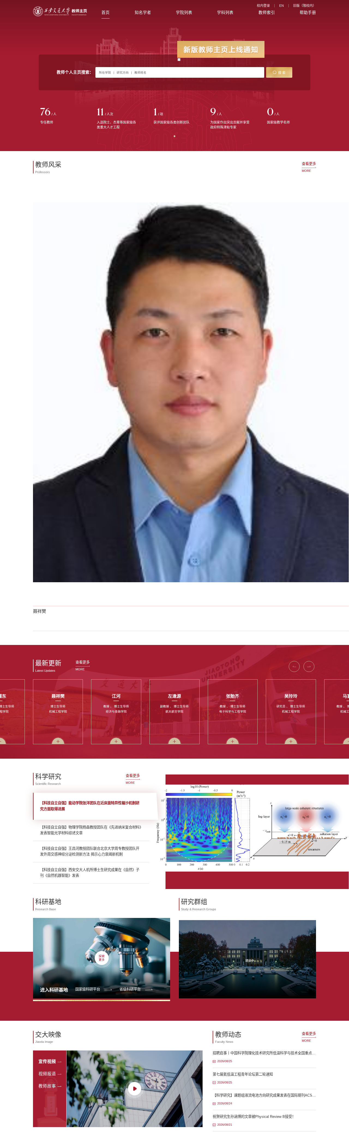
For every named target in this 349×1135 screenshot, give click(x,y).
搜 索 (281, 73)
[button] (294, 666)
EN (281, 5)
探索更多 (102, 958)
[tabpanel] (61, 116)
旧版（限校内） (304, 5)
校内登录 (263, 5)
